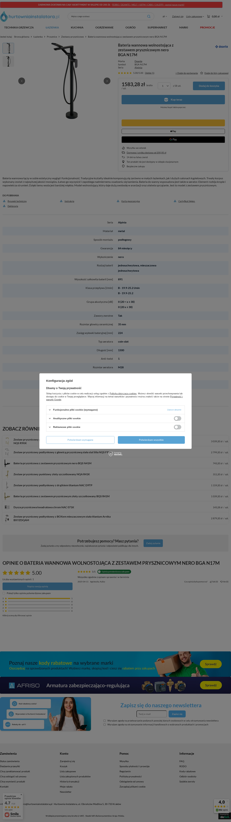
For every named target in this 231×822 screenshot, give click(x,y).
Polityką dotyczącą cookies (123, 393)
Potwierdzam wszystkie (151, 439)
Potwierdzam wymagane (80, 439)
